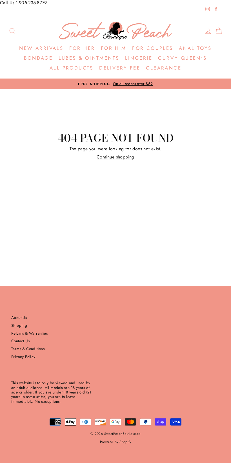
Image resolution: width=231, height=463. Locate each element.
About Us (19, 317)
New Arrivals (41, 48)
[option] (115, 83)
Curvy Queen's (182, 58)
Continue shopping (115, 157)
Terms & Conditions (28, 349)
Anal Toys (195, 48)
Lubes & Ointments (89, 58)
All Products (72, 67)
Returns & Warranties (29, 333)
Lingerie (138, 58)
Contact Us (20, 341)
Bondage (38, 58)
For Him (113, 48)
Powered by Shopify (115, 441)
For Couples (152, 48)
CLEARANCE (163, 67)
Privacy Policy (23, 356)
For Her (82, 48)
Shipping (19, 325)
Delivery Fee (119, 67)
